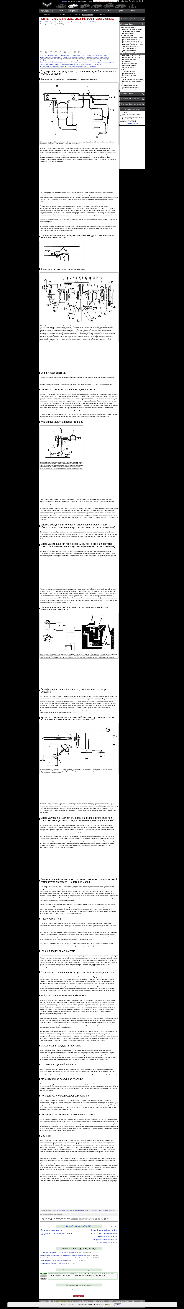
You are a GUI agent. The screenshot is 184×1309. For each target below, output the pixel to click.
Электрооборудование (129, 85)
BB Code (43, 1278)
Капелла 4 (75, 14)
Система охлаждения (129, 50)
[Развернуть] (143, 19)
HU (112, 1301)
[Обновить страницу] (46, 52)
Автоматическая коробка (130, 65)
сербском (81, 1210)
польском (100, 1210)
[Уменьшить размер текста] (50, 52)
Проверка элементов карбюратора (104, 1239)
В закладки (74, 1)
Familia (60, 11)
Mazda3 (85, 11)
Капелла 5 (87, 14)
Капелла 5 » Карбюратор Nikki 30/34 (79, 1226)
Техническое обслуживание (131, 31)
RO (105, 1301)
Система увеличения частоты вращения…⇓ (72, 60)
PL (108, 1301)
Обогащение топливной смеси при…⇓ (81, 62)
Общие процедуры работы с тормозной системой (62, 1260)
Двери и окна (126, 83)
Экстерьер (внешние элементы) (132, 79)
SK (110, 1301)
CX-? (109, 11)
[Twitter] (78, 1219)
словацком (105, 1210)
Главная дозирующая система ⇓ (61, 62)
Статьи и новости (75, 1301)
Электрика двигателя (129, 48)
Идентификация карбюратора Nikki (104, 1230)
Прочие (120, 11)
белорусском (69, 1210)
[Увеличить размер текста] (55, 52)
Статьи (132, 11)
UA (99, 1301)
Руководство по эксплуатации (132, 29)
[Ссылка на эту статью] (70, 52)
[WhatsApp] (93, 1219)
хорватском (88, 1210)
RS (101, 1301)
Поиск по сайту (130, 1301)
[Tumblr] (99, 1219)
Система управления (129, 59)
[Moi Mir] (84, 1219)
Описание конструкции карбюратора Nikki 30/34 (56, 1234)
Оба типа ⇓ (93, 66)
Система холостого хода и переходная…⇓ (98, 55)
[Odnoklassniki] (81, 1219)
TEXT (43, 1273)
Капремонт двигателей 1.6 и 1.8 (132, 43)
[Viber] (90, 1219)
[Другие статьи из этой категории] (65, 52)
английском (55, 1210)
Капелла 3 (47, 14)
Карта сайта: (86, 1301)
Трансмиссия (126, 61)
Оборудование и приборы (130, 87)
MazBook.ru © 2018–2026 (48, 1301)
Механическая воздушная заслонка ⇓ (50, 64)
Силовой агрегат (127, 35)
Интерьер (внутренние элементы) (133, 81)
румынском (94, 1210)
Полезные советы (128, 33)
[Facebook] (75, 1219)
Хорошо (117, 1304)
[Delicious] (102, 1219)
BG (94, 1301)
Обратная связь (119, 1301)
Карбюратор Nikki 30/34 (129, 54)
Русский (67, 1)
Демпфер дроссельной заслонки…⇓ (50, 60)
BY (96, 1301)
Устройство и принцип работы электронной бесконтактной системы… (69, 1252)
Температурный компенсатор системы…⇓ (96, 60)
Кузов (123, 77)
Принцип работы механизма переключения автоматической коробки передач (69, 1255)
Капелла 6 (102, 14)
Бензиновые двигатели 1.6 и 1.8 (132, 37)
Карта (79, 1)
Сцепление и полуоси (129, 67)
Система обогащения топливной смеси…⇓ (97, 57)
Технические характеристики (51, 1230)
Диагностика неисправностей (106, 1243)
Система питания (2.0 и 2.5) (131, 57)
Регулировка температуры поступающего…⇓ (59, 55)
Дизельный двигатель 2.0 (130, 46)
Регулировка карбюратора (107, 1236)
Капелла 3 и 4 (62, 14)
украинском (76, 1210)
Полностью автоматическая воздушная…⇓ (77, 66)
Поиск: (90, 1)
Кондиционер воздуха (129, 52)
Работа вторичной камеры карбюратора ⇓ (104, 62)
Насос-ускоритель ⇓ (45, 62)
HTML (43, 1276)
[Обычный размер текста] (60, 52)
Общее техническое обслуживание (104, 1233)
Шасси (123, 69)
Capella (72, 11)
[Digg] (105, 1219)
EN (92, 1301)
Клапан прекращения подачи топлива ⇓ (51, 57)
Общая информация (128, 27)
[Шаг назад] (41, 52)
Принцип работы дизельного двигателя (59, 1263)
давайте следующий (132, 123)
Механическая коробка (129, 63)
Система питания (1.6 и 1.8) (131, 56)
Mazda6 (96, 11)
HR (103, 1301)
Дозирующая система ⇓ (79, 55)
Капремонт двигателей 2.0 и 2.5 (132, 44)
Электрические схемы (129, 89)
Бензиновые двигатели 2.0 (130, 39)
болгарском (62, 1210)
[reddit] (108, 1219)
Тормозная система (128, 71)
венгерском (111, 1210)
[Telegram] (87, 1219)
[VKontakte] (72, 1219)
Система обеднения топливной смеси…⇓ (74, 57)
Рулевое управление (129, 75)
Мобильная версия (63, 1301)
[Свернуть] (143, 24)
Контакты (84, 1)
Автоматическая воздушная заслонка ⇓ (91, 64)
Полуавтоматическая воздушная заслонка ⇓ (52, 66)
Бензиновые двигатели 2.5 (130, 41)
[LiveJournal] (96, 1219)
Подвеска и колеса (128, 73)
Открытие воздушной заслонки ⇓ (71, 64)
